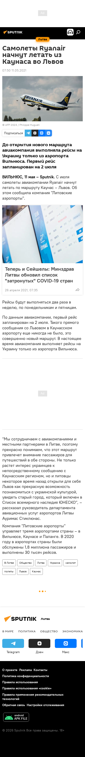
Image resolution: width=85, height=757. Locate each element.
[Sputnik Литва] (13, 34)
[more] (77, 289)
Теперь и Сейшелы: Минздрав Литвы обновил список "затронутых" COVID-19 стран (39, 275)
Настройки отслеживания (45, 705)
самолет (71, 562)
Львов (23, 571)
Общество (25, 562)
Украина (55, 562)
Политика (27, 631)
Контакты (40, 670)
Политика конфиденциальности (25, 676)
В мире (8, 631)
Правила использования (20, 682)
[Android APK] (16, 718)
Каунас (36, 571)
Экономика (72, 631)
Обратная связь (13, 705)
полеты (9, 571)
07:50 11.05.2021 (14, 70)
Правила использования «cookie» (26, 688)
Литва (40, 562)
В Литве (9, 562)
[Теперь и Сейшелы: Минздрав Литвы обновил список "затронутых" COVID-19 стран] (42, 234)
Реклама (25, 670)
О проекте (9, 670)
